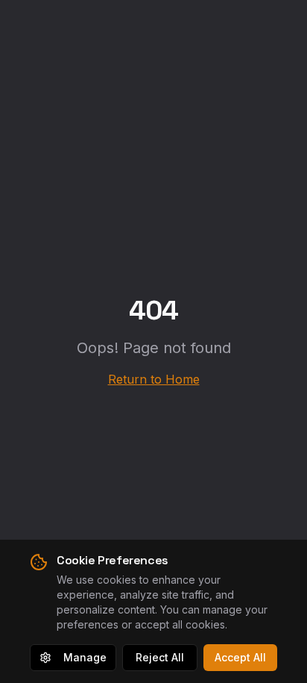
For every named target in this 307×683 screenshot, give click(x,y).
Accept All (240, 657)
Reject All (160, 657)
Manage (85, 657)
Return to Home (154, 379)
